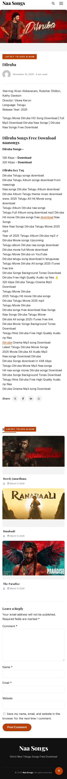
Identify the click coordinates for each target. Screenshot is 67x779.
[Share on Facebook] (23, 398)
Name (7, 667)
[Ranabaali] (33, 507)
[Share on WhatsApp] (39, 398)
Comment (9, 626)
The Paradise (11, 583)
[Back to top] (59, 771)
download (47, 217)
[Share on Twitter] (15, 398)
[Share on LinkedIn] (31, 398)
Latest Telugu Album (19, 56)
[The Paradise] (33, 560)
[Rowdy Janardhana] (33, 455)
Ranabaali (9, 531)
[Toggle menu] (61, 3)
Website (7, 698)
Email (7, 682)
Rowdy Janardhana (14, 478)
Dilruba (7, 342)
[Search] (53, 3)
